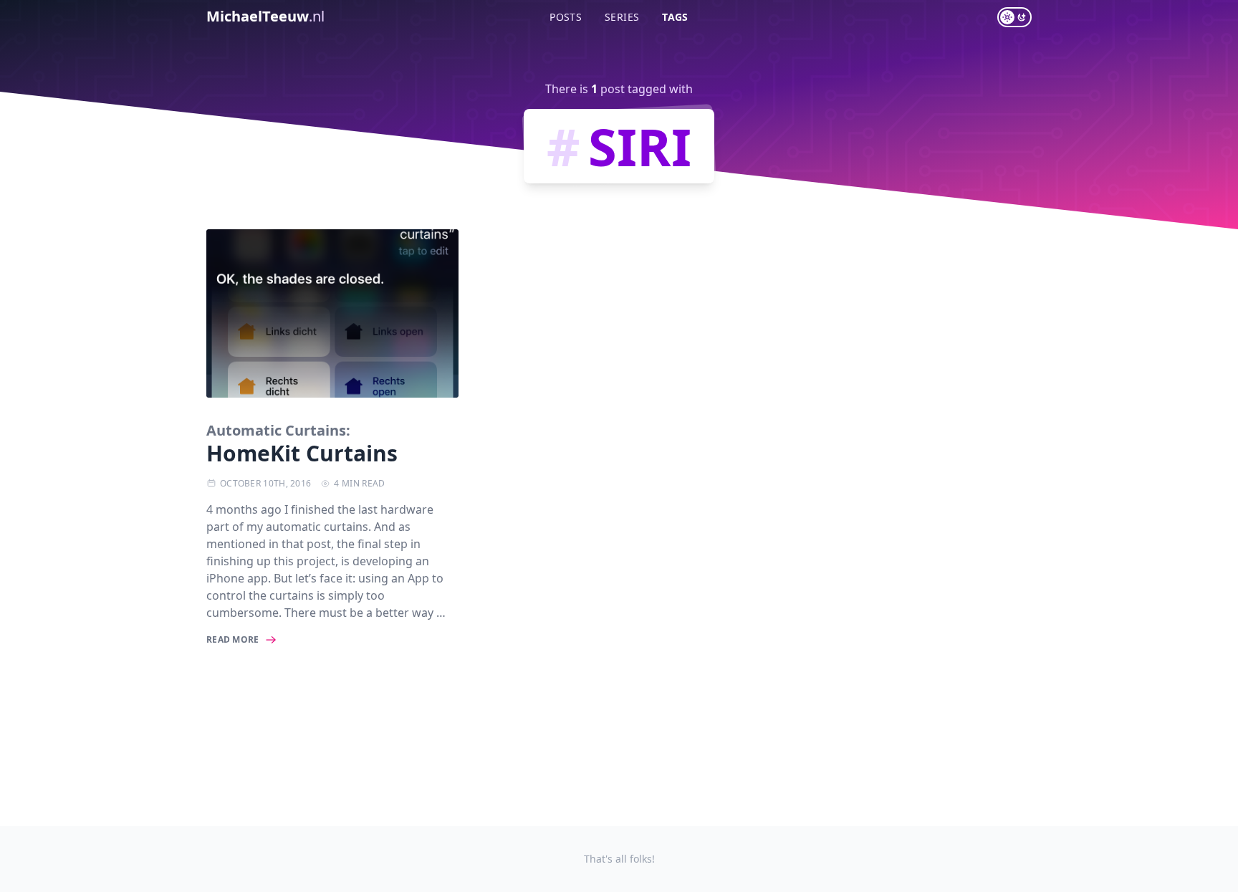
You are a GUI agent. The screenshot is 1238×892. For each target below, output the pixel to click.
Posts (566, 17)
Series (622, 17)
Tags (675, 17)
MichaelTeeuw (265, 16)
